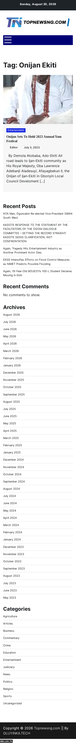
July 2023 (9, 583)
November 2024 (13, 467)
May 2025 (9, 423)
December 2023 (13, 547)
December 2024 (13, 459)
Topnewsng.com (47, 728)
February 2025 (12, 445)
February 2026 (12, 358)
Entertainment (16, 130)
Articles (8, 623)
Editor (14, 147)
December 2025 (13, 372)
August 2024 (11, 488)
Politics (7, 681)
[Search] (67, 40)
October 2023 (12, 561)
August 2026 (11, 314)
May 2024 (9, 510)
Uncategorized (12, 703)
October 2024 (12, 474)
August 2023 (11, 575)
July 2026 (9, 321)
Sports (7, 696)
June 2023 (10, 590)
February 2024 (12, 532)
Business (8, 630)
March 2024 (11, 525)
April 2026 (10, 343)
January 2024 (12, 539)
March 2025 (11, 438)
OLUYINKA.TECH (16, 733)
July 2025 (9, 409)
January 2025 (12, 452)
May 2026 (9, 336)
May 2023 (9, 597)
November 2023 (13, 554)
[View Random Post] (60, 40)
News (6, 674)
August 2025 (11, 401)
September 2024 (14, 481)
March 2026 (11, 351)
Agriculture (10, 616)
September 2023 (14, 568)
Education (9, 652)
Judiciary (9, 667)
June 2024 (10, 503)
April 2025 (10, 430)
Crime (7, 645)
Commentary (11, 638)
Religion (8, 689)
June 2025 (10, 416)
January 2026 (12, 365)
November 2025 (13, 379)
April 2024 (10, 517)
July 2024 (9, 496)
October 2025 (12, 387)
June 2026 (10, 329)
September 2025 (14, 394)
